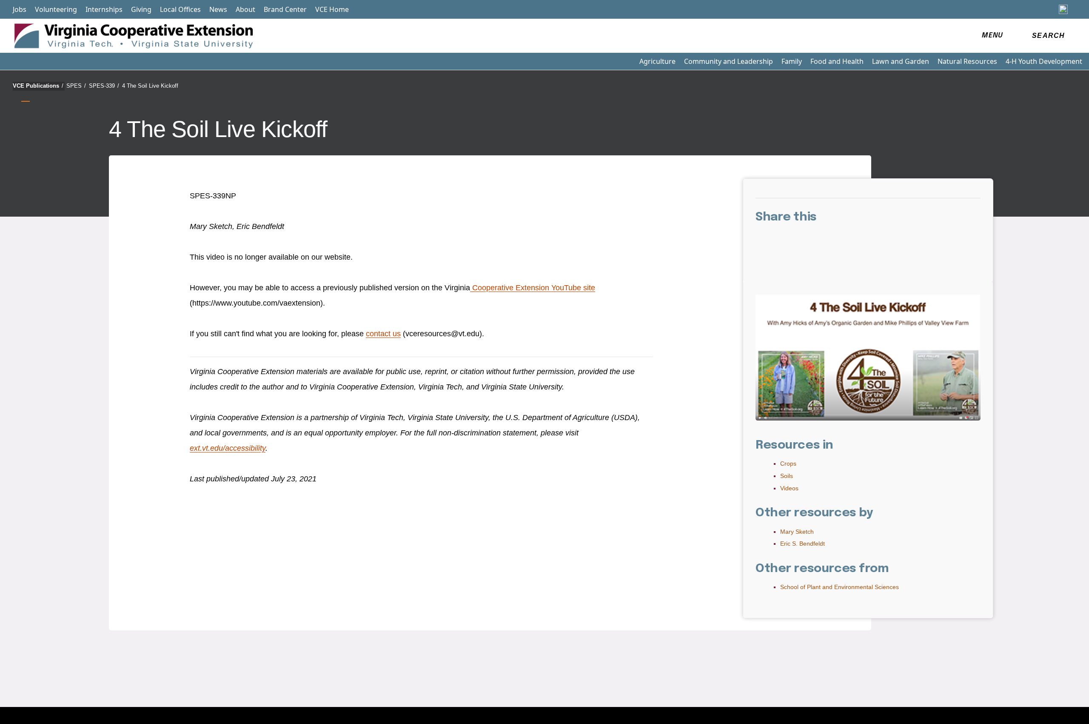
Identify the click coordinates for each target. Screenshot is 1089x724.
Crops (788, 463)
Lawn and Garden (900, 61)
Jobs (19, 9)
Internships (104, 9)
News (218, 9)
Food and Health (837, 61)
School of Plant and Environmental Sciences (839, 587)
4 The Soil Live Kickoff (150, 86)
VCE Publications (38, 86)
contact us (383, 333)
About (245, 9)
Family (791, 61)
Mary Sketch (797, 531)
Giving (141, 9)
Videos (789, 488)
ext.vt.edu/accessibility (227, 448)
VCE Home (332, 9)
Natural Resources (967, 61)
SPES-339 (104, 86)
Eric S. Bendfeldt (802, 543)
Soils (786, 475)
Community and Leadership (728, 61)
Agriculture (657, 61)
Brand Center (285, 9)
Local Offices (180, 9)
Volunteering (56, 9)
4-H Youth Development (1044, 61)
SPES (76, 86)
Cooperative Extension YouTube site (532, 287)
